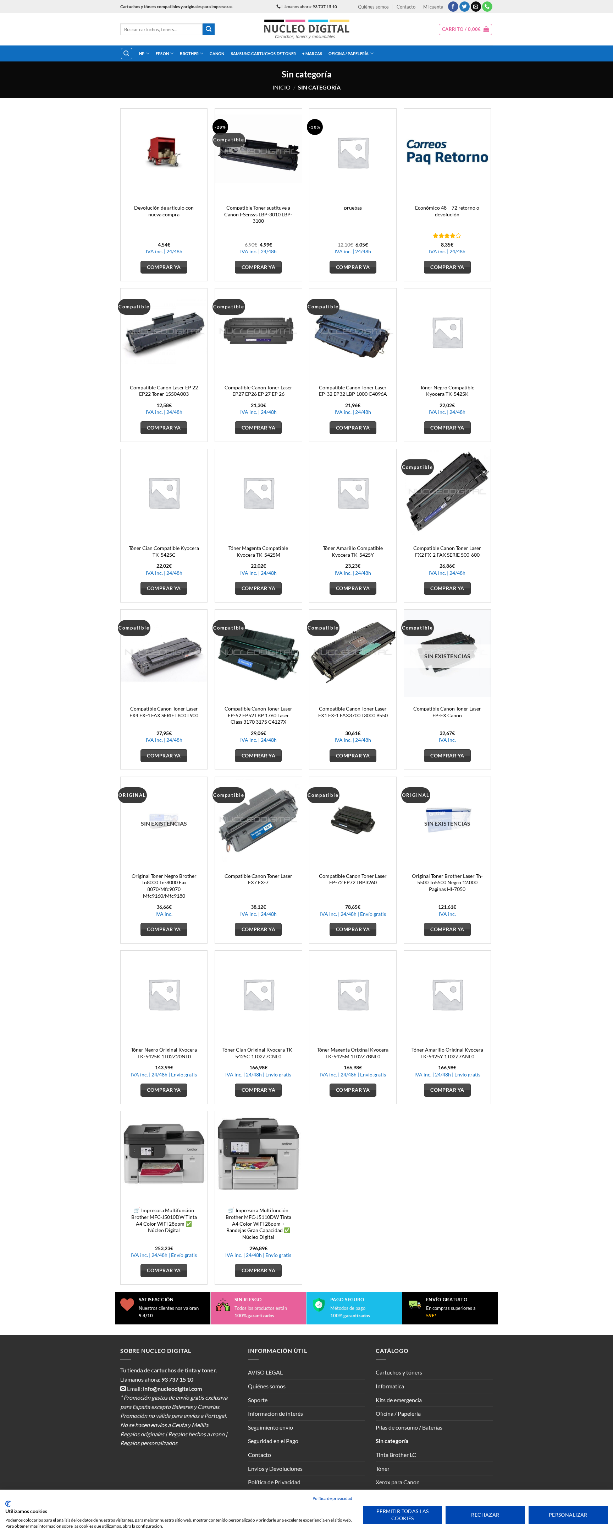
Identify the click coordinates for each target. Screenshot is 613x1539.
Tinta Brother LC (396, 1454)
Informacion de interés (275, 1413)
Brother (189, 53)
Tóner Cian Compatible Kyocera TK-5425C (164, 551)
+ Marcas (312, 53)
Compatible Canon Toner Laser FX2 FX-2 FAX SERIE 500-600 (447, 551)
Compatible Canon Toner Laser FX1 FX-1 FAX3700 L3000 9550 (353, 712)
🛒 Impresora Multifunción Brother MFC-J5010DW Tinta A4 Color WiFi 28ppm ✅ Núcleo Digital (164, 1220)
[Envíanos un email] (476, 6)
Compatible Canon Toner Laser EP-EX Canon (447, 712)
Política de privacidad (332, 1498)
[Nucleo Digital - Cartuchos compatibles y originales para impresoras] (306, 29)
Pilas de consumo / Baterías (409, 1427)
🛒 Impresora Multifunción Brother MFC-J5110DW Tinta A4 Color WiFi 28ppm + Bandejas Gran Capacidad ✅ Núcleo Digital (258, 1223)
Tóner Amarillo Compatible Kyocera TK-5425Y (353, 551)
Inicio (281, 87)
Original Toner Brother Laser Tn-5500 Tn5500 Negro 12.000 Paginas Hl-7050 (447, 882)
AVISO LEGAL (265, 1372)
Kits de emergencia (399, 1400)
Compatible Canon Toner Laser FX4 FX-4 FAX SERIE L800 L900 (163, 712)
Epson (162, 53)
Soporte (257, 1400)
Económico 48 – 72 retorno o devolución (447, 211)
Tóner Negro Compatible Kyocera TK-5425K (447, 390)
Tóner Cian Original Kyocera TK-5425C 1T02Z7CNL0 (258, 1053)
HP (141, 53)
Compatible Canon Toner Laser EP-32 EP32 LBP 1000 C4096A (353, 390)
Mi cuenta (433, 7)
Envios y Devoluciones (275, 1468)
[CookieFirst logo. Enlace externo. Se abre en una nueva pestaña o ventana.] (8, 1504)
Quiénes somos (373, 7)
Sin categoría (392, 1440)
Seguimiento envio (270, 1427)
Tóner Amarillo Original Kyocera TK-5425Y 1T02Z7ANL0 (447, 1053)
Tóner (383, 1468)
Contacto (406, 7)
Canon (217, 53)
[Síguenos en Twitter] (464, 6)
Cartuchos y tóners (399, 1372)
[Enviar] (209, 29)
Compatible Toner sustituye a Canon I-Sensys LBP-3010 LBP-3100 (258, 214)
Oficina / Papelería (348, 53)
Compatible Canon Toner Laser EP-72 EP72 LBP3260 (353, 879)
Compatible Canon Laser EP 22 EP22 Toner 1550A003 (164, 390)
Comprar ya (447, 755)
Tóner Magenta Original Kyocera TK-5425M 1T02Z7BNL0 (352, 1053)
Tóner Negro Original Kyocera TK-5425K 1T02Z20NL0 (164, 1053)
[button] (465, 29)
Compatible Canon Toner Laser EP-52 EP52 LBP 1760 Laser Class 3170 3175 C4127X (258, 715)
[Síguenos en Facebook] (453, 6)
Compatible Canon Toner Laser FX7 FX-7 (258, 879)
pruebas (353, 208)
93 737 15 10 (177, 1379)
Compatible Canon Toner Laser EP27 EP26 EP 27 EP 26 (258, 390)
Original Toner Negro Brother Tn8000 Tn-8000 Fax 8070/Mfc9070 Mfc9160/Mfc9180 (164, 886)
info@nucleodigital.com (172, 1388)
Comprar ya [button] (164, 267)
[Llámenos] (487, 6)
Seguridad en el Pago (273, 1440)
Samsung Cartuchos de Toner (263, 53)
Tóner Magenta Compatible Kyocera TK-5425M (258, 551)
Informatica (390, 1386)
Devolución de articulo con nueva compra (164, 211)
